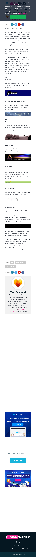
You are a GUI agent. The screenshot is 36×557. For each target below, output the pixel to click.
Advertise (17, 549)
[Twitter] (15, 24)
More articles (13, 311)
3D (12, 262)
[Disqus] (18, 341)
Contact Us (10, 549)
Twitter (14, 309)
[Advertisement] (18, 507)
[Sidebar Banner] (18, 424)
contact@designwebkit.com (18, 545)
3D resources (20, 262)
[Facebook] (22, 24)
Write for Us (25, 549)
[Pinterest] (19, 24)
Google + (21, 309)
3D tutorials (10, 266)
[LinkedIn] (12, 24)
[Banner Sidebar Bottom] (18, 478)
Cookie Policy (23, 13)
